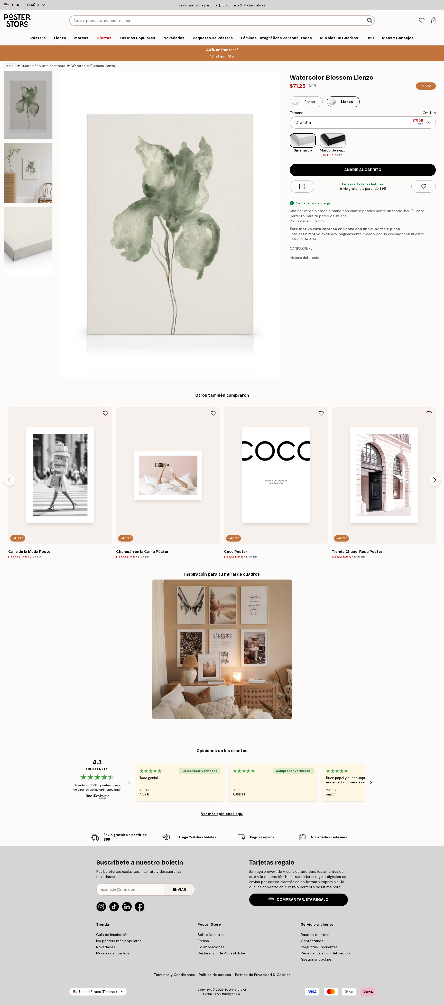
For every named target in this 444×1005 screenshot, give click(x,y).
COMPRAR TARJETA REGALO (302, 899)
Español (32, 5)
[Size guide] (302, 186)
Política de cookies (215, 974)
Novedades (105, 947)
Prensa (203, 940)
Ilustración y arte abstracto (43, 66)
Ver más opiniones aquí (222, 813)
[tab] (421, 21)
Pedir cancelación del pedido (325, 953)
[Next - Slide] (440, 145)
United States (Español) (98, 992)
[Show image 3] (28, 241)
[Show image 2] (28, 173)
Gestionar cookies (316, 959)
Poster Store (233, 989)
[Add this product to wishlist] (423, 186)
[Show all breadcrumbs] (9, 65)
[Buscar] (370, 20)
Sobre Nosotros (211, 934)
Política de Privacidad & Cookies (262, 974)
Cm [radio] (426, 112)
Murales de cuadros (113, 953)
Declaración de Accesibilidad (222, 953)
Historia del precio (304, 257)
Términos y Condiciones (174, 974)
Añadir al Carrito (362, 170)
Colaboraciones (211, 947)
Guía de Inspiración (112, 934)
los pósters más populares (118, 940)
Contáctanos (312, 940)
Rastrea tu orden (315, 934)
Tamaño (296, 112)
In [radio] (434, 112)
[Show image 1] (28, 105)
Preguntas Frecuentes (319, 947)
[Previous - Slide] (286, 145)
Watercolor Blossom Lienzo (93, 66)
